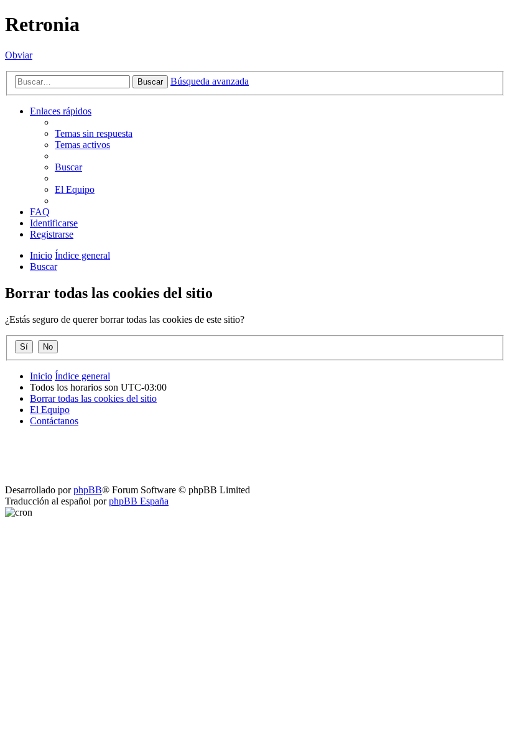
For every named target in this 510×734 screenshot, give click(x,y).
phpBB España (139, 501)
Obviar (18, 55)
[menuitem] (93, 133)
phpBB (87, 490)
